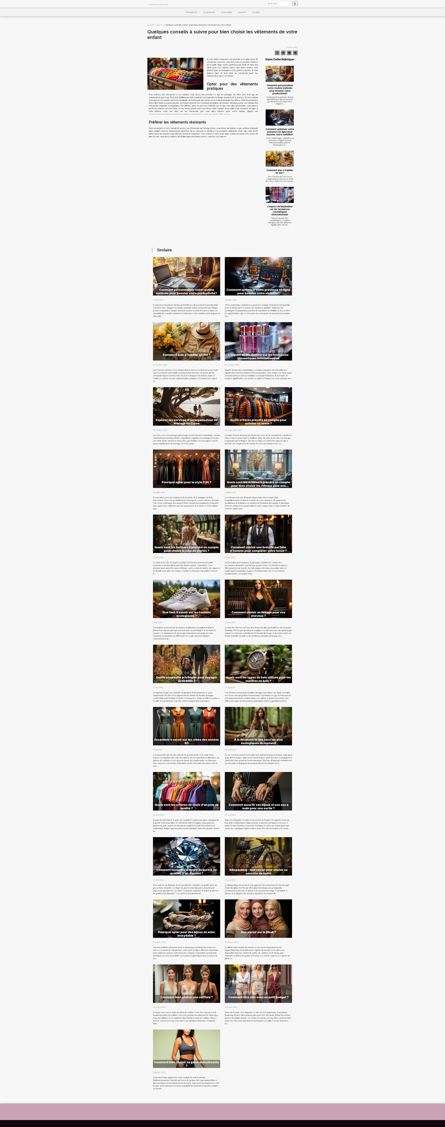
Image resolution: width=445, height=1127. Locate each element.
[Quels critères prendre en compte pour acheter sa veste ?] (258, 406)
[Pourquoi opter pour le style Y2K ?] (186, 468)
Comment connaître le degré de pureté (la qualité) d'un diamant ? (186, 871)
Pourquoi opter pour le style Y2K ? (186, 482)
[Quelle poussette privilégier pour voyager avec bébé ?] (186, 664)
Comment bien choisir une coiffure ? (186, 997)
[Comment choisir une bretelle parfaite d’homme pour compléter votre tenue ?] (258, 533)
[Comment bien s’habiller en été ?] (280, 159)
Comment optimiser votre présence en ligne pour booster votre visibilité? (280, 132)
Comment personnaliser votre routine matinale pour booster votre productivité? (280, 89)
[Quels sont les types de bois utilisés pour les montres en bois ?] (258, 664)
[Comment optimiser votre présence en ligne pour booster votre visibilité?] (280, 117)
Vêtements (191, 12)
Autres (256, 12)
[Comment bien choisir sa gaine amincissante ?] (186, 1048)
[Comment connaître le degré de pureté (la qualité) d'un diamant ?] (186, 856)
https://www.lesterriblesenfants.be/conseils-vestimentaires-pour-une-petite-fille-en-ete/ (190, 114)
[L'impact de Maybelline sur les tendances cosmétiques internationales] (280, 195)
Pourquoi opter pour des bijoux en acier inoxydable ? (186, 933)
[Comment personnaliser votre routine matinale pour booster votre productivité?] (280, 74)
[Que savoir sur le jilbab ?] (258, 918)
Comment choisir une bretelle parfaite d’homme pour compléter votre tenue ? (258, 549)
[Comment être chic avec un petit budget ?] (258, 983)
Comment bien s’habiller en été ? (280, 171)
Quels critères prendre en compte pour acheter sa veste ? (258, 421)
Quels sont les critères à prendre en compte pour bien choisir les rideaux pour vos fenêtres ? (258, 485)
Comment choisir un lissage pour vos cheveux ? (258, 614)
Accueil (150, 25)
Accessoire (209, 12)
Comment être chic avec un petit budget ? (258, 997)
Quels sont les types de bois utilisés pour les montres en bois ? (258, 679)
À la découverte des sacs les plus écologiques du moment (258, 741)
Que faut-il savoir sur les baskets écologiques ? (186, 614)
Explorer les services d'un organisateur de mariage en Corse (187, 421)
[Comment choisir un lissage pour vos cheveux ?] (258, 598)
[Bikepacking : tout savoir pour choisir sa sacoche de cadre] (258, 856)
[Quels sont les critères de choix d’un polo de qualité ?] (186, 791)
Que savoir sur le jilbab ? (258, 932)
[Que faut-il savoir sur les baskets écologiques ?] (186, 598)
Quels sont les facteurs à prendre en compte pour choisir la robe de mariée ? (186, 549)
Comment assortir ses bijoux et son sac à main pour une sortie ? (258, 806)
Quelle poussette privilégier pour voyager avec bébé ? (186, 679)
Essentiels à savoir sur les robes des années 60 (186, 741)
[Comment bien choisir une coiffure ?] (186, 983)
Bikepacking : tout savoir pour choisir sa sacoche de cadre (258, 871)
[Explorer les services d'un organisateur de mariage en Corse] (186, 406)
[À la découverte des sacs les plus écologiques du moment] (258, 726)
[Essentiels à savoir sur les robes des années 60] (186, 726)
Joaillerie (226, 12)
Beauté (242, 12)
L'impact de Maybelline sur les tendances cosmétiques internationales (279, 210)
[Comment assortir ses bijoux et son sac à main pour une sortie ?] (258, 791)
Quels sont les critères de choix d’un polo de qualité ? (187, 806)
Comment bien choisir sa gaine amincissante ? (186, 1063)
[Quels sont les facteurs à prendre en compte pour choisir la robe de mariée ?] (186, 533)
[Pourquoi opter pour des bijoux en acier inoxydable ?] (186, 918)
